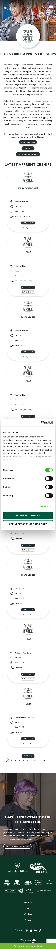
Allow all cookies (28, 515)
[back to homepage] (10, 6)
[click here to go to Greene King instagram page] (31, 930)
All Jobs (28, 148)
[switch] (49, 478)
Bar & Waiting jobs (28, 154)
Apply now (28, 223)
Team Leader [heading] (28, 317)
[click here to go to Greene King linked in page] (35, 930)
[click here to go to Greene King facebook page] (27, 930)
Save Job (26, 227)
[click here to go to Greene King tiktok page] (40, 930)
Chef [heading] (28, 252)
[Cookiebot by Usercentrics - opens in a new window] (41, 423)
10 (43, 760)
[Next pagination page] (48, 760)
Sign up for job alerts (17, 846)
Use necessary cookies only (28, 524)
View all (28, 756)
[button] (44, 6)
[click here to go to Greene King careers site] (28, 877)
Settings (44, 507)
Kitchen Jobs (28, 142)
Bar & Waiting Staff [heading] (28, 188)
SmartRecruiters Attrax (28, 942)
